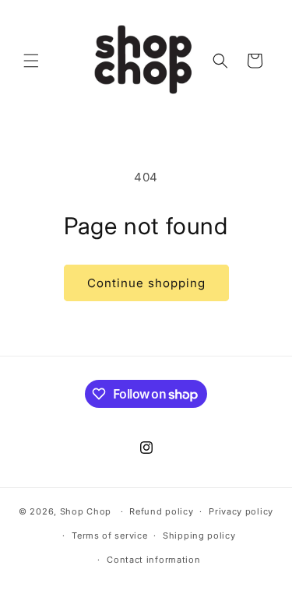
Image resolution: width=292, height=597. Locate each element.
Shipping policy (199, 535)
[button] (31, 61)
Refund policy (161, 511)
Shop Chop (85, 511)
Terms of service (109, 535)
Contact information (153, 559)
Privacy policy (241, 511)
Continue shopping (146, 283)
